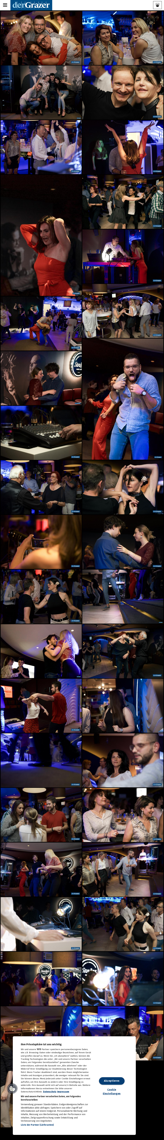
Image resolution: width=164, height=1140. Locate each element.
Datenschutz (49, 1091)
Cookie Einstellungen (112, 1091)
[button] (12, 1088)
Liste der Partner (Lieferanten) (37, 1125)
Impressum (63, 1091)
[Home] (31, 5)
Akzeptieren (111, 1080)
